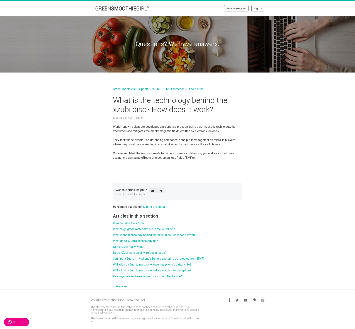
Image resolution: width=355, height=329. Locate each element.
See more (121, 286)
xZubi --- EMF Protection (168, 89)
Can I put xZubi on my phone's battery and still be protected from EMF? (158, 258)
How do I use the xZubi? (128, 223)
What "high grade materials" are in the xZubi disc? (145, 229)
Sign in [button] (258, 8)
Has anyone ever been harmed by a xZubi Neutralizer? (148, 276)
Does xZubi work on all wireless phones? (139, 252)
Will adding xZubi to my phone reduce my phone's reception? (152, 270)
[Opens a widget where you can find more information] (16, 322)
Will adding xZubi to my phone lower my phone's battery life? (152, 264)
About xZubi (196, 89)
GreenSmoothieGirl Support (130, 89)
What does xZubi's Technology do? (135, 241)
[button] (153, 190)
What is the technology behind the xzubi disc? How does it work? (155, 235)
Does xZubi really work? (128, 247)
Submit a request (236, 8)
